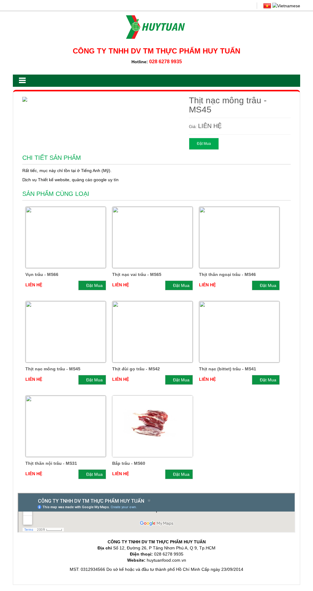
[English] (286, 5)
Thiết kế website (53, 179)
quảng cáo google (89, 179)
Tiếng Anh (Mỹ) (95, 170)
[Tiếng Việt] (267, 5)
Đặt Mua (204, 143)
